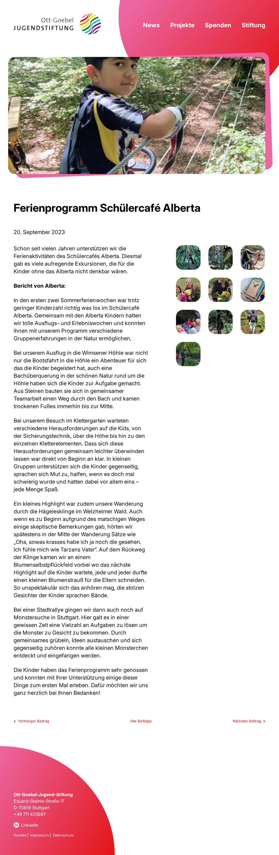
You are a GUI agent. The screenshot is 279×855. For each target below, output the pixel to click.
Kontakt (20, 835)
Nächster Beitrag (247, 721)
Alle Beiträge (141, 721)
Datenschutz (63, 835)
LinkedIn (29, 825)
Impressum (39, 835)
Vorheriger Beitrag (33, 721)
